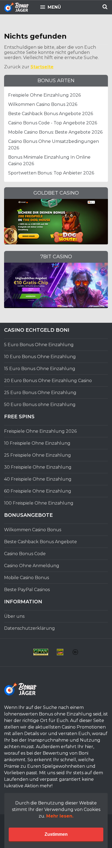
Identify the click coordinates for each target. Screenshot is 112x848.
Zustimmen (56, 834)
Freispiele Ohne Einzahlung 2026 (44, 95)
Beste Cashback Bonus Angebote (40, 541)
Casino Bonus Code (25, 553)
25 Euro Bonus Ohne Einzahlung (40, 392)
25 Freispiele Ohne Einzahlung (37, 455)
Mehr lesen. (59, 816)
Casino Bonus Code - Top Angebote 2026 (52, 122)
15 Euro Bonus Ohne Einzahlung (39, 368)
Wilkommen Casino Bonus (32, 529)
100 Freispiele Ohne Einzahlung (38, 503)
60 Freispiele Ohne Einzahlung (37, 491)
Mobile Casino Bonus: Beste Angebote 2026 (55, 132)
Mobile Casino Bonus (26, 577)
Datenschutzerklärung (29, 628)
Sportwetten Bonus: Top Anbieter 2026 (51, 173)
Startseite (42, 66)
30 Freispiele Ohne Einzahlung (37, 467)
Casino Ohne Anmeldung (31, 565)
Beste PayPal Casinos (27, 589)
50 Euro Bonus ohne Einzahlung (40, 404)
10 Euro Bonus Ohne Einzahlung (40, 356)
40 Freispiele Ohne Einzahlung (37, 479)
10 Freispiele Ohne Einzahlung (37, 443)
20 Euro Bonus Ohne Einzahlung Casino (48, 380)
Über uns (14, 616)
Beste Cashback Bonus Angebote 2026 (50, 113)
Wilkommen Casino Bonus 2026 (42, 104)
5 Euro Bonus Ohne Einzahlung (39, 344)
